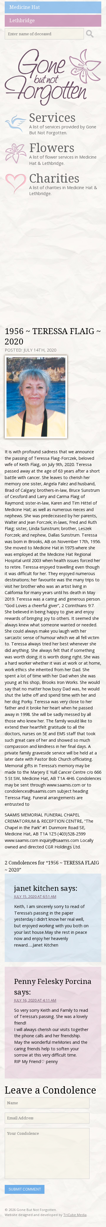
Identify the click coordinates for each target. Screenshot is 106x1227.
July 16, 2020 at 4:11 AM (35, 1000)
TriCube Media (75, 1214)
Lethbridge (22, 20)
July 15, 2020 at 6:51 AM (35, 896)
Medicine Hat (24, 7)
